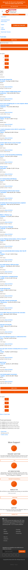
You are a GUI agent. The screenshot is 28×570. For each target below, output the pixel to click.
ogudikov (2, 375)
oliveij (1, 290)
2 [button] (6, 56)
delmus (2, 132)
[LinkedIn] (11, 555)
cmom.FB (2, 363)
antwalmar (3, 216)
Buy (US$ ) (14, 6)
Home (5, 529)
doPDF (8, 523)
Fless (1, 338)
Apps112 (22, 523)
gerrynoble (3, 168)
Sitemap (12, 564)
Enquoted (13, 524)
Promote (5, 540)
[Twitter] (7, 555)
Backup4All (18, 531)
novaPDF (4, 523)
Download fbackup (19, 25)
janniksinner (3, 93)
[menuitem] (5, 20)
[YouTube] (14, 555)
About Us (5, 536)
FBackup (5, 531)
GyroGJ (2, 156)
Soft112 (18, 523)
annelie (2, 351)
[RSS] (17, 555)
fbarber (2, 118)
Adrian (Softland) (8, 86)
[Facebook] (4, 555)
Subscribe (22, 551)
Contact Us (6, 538)
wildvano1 (2, 266)
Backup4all (12, 521)
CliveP (2, 326)
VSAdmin (2, 254)
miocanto (2, 180)
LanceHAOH (3, 192)
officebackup (3, 302)
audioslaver (3, 204)
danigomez (3, 106)
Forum (16, 564)
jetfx (1, 314)
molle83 (2, 278)
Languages (6, 533)
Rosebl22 (2, 81)
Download (18, 529)
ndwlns (2, 144)
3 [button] (6, 59)
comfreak (2, 228)
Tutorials (3, 37)
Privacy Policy (19, 533)
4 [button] (6, 63)
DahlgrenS (3, 240)
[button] (7, 67)
